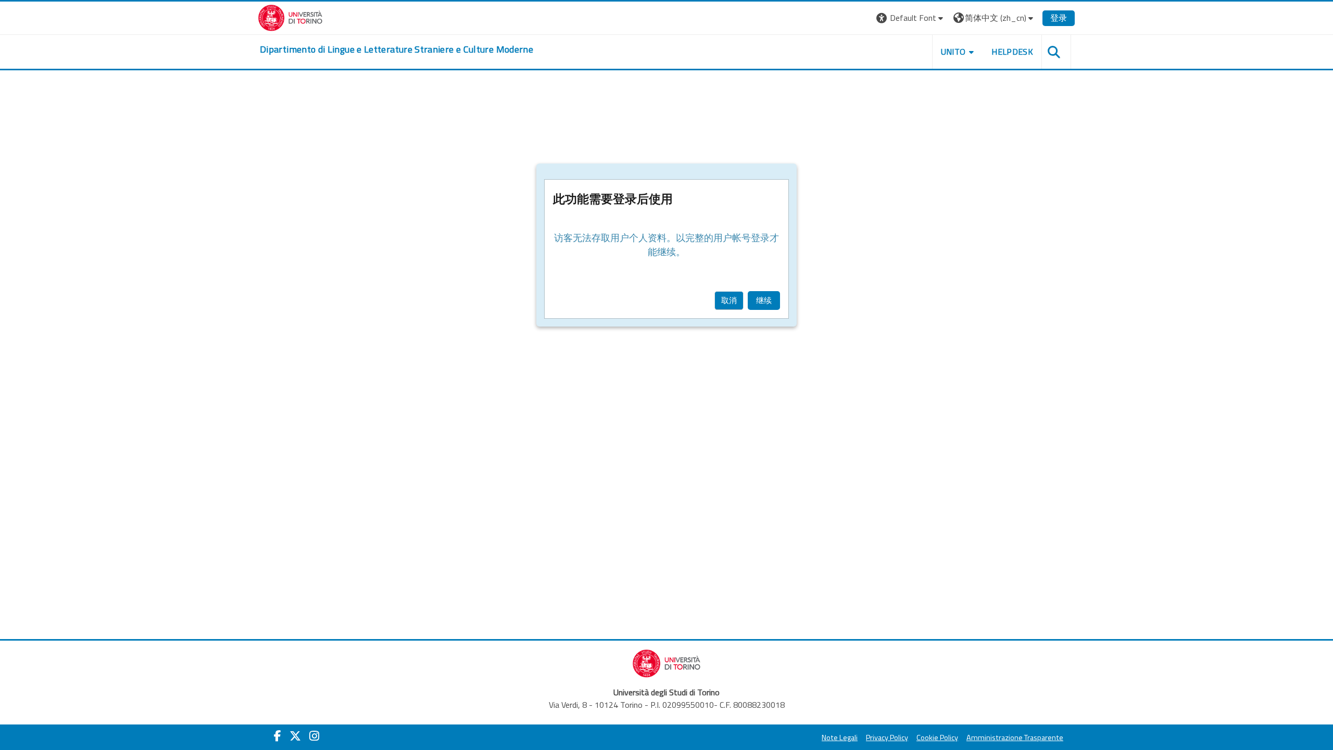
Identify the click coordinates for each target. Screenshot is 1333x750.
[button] (911, 18)
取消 (729, 300)
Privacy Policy (887, 737)
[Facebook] (277, 736)
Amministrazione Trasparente (1014, 737)
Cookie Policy (937, 737)
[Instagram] (314, 736)
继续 (764, 300)
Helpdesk (1012, 51)
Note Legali (840, 737)
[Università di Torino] (290, 16)
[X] (295, 736)
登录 (1058, 17)
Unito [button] (953, 51)
